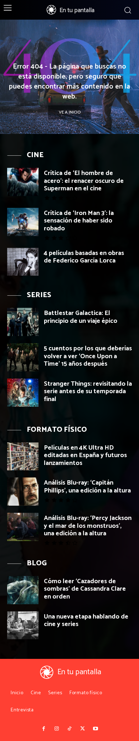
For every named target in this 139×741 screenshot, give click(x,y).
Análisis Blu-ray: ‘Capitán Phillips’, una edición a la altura (87, 486)
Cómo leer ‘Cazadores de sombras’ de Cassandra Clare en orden (85, 589)
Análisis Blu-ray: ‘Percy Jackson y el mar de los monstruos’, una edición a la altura (88, 526)
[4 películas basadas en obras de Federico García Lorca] (22, 262)
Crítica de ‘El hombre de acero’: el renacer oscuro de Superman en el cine (84, 181)
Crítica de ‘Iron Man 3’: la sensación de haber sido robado (79, 221)
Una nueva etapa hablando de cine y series (86, 620)
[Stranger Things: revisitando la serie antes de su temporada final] (22, 393)
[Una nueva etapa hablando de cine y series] (22, 625)
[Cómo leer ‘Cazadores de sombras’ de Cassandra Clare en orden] (22, 590)
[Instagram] (56, 728)
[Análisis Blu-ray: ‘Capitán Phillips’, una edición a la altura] (22, 491)
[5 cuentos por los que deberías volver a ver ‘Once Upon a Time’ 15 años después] (22, 357)
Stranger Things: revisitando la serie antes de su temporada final (88, 392)
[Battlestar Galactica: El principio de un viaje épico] (22, 322)
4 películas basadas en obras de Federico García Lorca (84, 257)
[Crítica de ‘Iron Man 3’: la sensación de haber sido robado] (22, 222)
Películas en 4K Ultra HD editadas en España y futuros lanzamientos (85, 455)
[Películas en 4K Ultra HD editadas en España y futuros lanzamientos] (22, 456)
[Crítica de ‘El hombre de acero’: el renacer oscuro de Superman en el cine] (22, 182)
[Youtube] (95, 728)
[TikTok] (69, 728)
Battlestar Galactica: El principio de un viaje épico (80, 317)
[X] (82, 728)
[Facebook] (43, 728)
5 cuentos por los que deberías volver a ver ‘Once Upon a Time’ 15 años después (88, 356)
